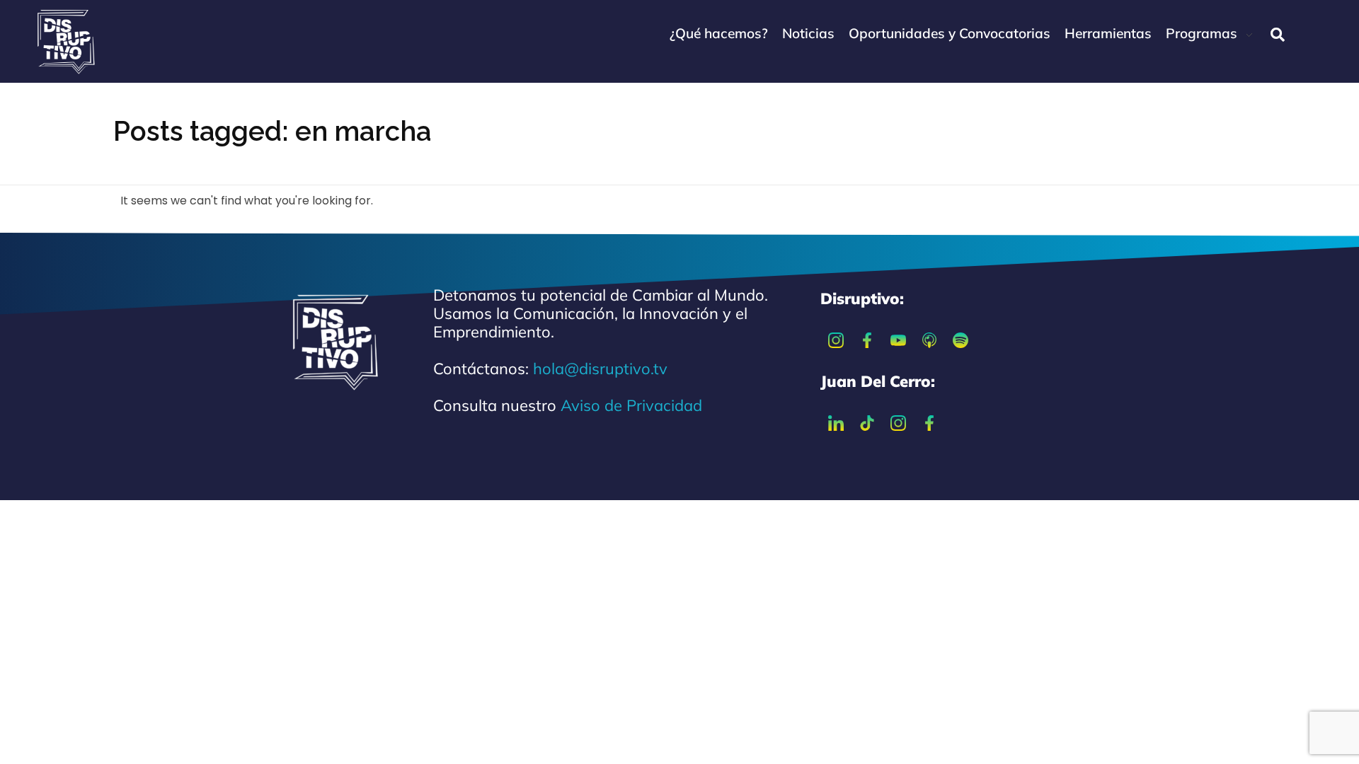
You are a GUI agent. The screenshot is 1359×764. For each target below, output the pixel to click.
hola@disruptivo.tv (600, 368)
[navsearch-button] (1277, 35)
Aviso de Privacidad (631, 405)
